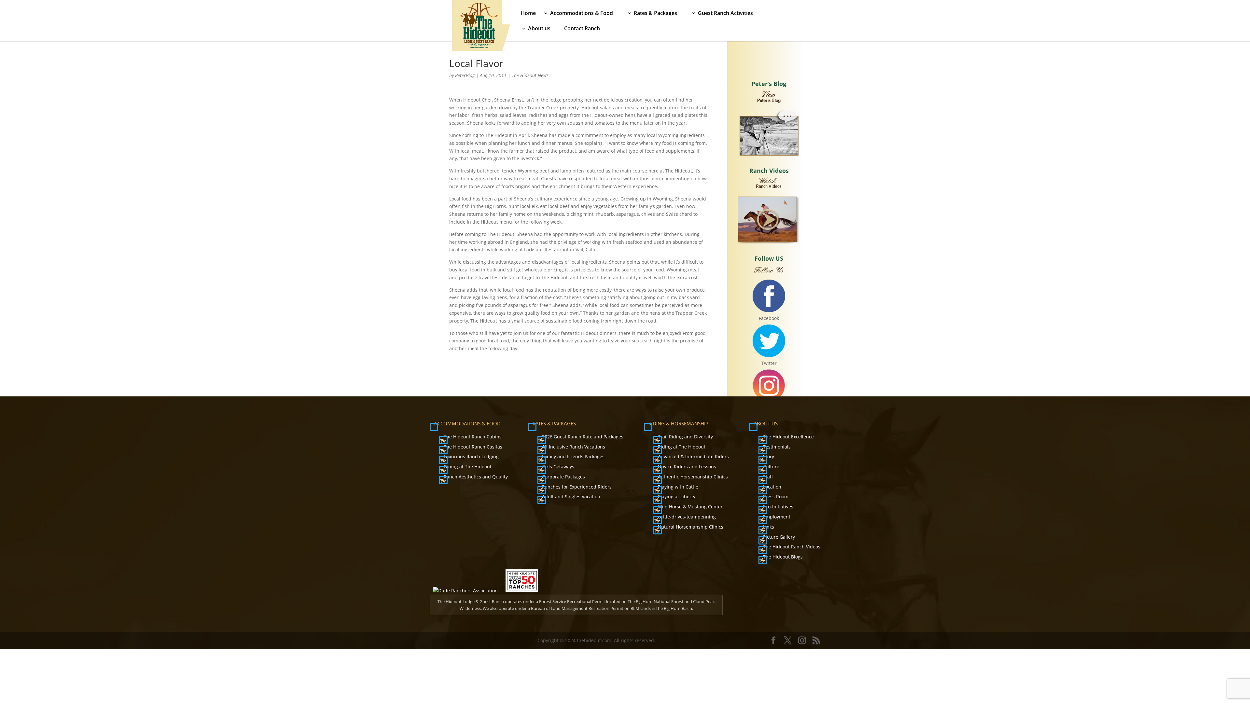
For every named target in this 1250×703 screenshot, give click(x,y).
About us (539, 29)
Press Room (775, 496)
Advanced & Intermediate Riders (693, 456)
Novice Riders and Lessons (687, 466)
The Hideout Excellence (788, 437)
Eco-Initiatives (778, 506)
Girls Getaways (558, 466)
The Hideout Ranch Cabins (473, 437)
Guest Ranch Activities (725, 14)
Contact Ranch (582, 29)
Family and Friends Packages (573, 456)
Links (768, 527)
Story (768, 456)
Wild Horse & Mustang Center (690, 506)
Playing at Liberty (676, 496)
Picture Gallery (779, 537)
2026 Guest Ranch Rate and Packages (582, 437)
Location (772, 487)
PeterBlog (465, 75)
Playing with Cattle (678, 487)
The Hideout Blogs (783, 557)
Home (528, 14)
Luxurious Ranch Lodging (471, 456)
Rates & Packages (655, 14)
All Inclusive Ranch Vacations (573, 447)
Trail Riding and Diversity (685, 437)
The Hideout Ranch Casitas (473, 447)
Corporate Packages (563, 477)
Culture (771, 466)
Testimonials (777, 447)
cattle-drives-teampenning (687, 517)
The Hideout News (530, 75)
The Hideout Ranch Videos (791, 547)
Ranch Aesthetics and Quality (476, 477)
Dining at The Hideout (468, 466)
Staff (768, 477)
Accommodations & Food (581, 14)
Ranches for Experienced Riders (577, 487)
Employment (776, 517)
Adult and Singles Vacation (571, 496)
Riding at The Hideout (681, 447)
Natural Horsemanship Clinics (690, 527)
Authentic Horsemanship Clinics (693, 477)
